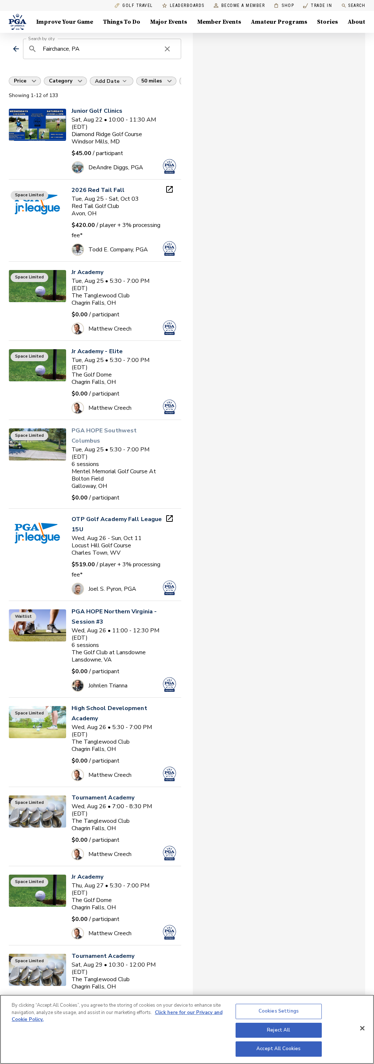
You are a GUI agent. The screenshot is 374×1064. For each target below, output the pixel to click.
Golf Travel (137, 5)
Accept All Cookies (278, 1048)
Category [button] (60, 80)
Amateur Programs (279, 22)
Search (356, 5)
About (356, 22)
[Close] (362, 1028)
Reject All (278, 1030)
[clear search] (167, 49)
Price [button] (20, 80)
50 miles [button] (151, 80)
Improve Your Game (64, 22)
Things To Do (121, 22)
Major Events (168, 22)
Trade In (317, 5)
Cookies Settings (279, 1011)
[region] (187, 1029)
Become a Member (243, 5)
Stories (327, 22)
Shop (284, 5)
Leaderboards (187, 5)
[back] (16, 49)
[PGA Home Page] (17, 22)
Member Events (219, 22)
